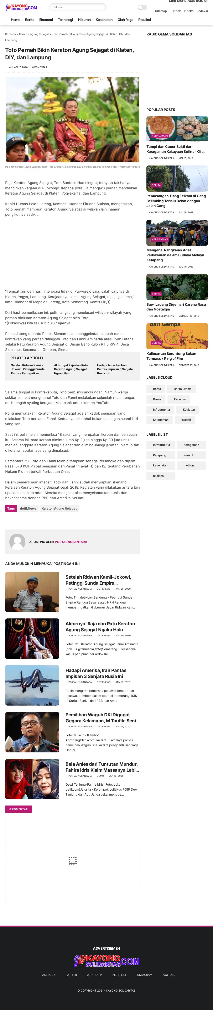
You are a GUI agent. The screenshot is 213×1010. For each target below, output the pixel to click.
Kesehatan (104, 20)
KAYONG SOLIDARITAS (120, 990)
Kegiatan (189, 409)
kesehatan (160, 465)
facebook (48, 974)
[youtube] (205, 20)
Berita (29, 20)
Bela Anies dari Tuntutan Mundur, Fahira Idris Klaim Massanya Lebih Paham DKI (102, 767)
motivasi (189, 465)
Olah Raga (125, 20)
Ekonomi (46, 20)
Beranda (10, 34)
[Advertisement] (72, 256)
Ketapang (159, 455)
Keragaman (160, 135)
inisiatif (186, 419)
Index (177, 11)
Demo (100, 775)
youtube (168, 974)
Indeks (188, 11)
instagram (144, 974)
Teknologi (65, 20)
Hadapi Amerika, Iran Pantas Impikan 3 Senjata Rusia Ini (115, 369)
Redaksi (202, 11)
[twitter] (179, 20)
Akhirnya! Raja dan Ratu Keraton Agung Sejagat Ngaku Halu (71, 369)
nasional (158, 475)
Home (15, 20)
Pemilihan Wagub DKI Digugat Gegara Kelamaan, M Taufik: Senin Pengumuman (102, 718)
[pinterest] (192, 20)
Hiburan (84, 20)
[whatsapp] (185, 20)
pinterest (119, 974)
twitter (71, 974)
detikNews (28, 508)
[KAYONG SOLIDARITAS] (21, 9)
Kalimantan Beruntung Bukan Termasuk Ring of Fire (171, 356)
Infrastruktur (161, 409)
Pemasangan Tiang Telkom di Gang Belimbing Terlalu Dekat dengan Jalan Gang (176, 201)
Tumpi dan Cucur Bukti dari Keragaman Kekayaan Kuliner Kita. (175, 149)
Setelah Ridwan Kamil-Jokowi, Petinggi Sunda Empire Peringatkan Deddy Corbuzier (28, 369)
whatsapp (94, 974)
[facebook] (172, 20)
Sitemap (161, 11)
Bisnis (157, 399)
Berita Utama (183, 389)
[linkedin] (42, 519)
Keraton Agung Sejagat (34, 34)
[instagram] (199, 20)
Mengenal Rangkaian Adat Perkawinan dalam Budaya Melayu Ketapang (175, 255)
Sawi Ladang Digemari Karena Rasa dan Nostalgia (176, 307)
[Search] (102, 7)
